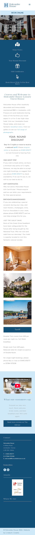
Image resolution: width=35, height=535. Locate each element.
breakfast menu (17, 127)
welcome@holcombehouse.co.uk (15, 458)
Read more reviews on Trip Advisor (17, 423)
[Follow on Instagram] (8, 469)
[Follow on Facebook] (5, 469)
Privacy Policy (8, 464)
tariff (16, 147)
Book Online (17, 13)
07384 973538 (9, 456)
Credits (16, 533)
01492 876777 (26, 150)
